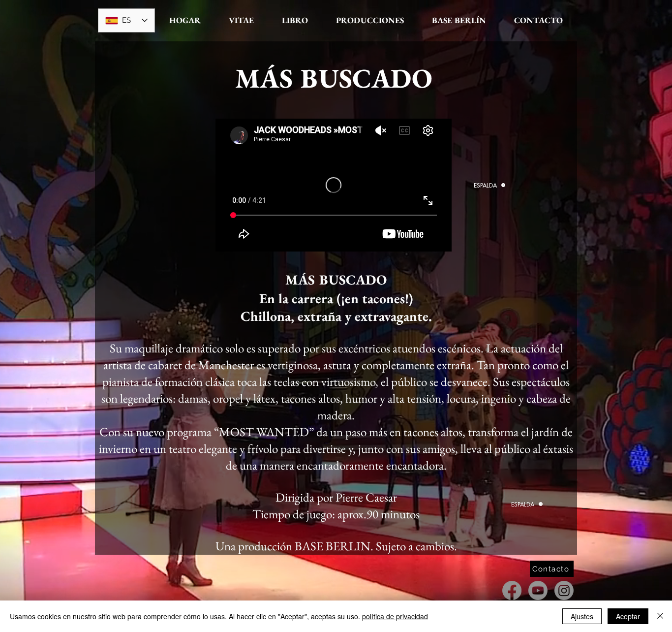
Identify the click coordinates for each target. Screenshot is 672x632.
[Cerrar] (660, 616)
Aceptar (628, 616)
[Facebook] (511, 590)
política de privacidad (395, 616)
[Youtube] (538, 590)
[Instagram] (564, 590)
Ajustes (582, 616)
